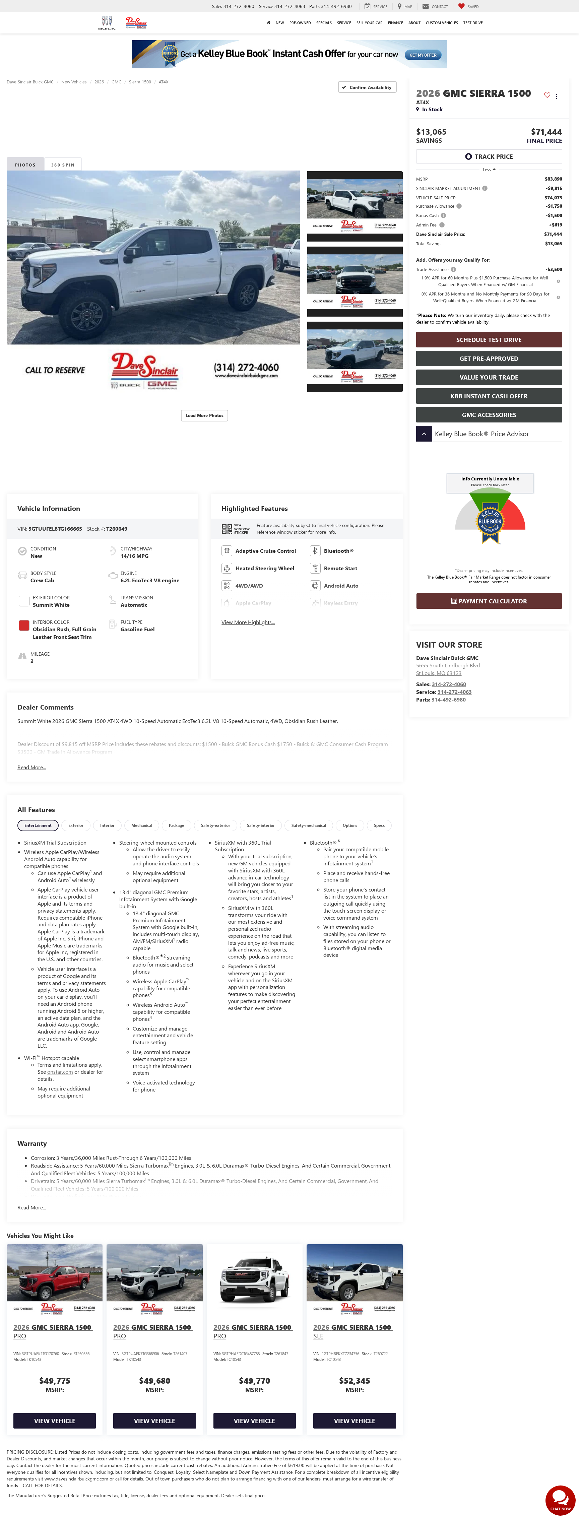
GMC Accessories (489, 415)
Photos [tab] (25, 165)
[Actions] (556, 96)
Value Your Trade (489, 377)
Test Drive (473, 22)
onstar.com (60, 1071)
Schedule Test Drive (489, 340)
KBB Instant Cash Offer (489, 396)
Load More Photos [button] (204, 415)
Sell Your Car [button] (370, 22)
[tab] (38, 825)
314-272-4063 (455, 691)
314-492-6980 (449, 699)
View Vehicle (54, 1421)
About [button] (414, 22)
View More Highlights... (248, 621)
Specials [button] (324, 22)
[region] (489, 252)
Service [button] (344, 22)
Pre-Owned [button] (300, 22)
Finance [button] (395, 22)
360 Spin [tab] (63, 165)
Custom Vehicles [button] (442, 22)
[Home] (268, 23)
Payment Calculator (492, 601)
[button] (153, 282)
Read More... (31, 767)
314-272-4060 (449, 683)
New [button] (280, 22)
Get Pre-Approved (489, 358)
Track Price (494, 156)
